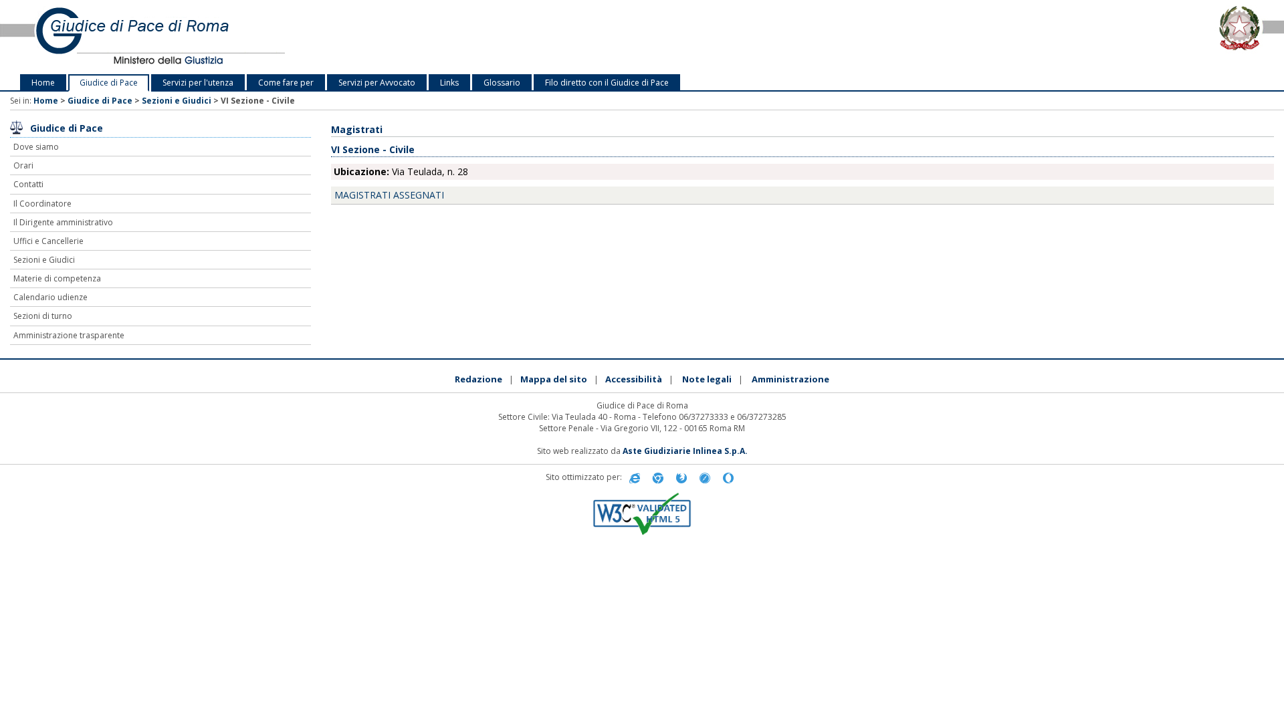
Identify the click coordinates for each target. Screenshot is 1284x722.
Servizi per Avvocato (376, 82)
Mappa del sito (553, 379)
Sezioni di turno (42, 316)
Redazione (478, 379)
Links (449, 82)
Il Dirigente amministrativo (63, 222)
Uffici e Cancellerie (48, 241)
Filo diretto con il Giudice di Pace (607, 82)
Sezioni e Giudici (176, 100)
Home (43, 82)
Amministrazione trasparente (68, 335)
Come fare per (286, 82)
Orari (23, 165)
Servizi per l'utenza (198, 82)
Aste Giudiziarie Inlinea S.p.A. (685, 451)
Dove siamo (36, 146)
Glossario (502, 82)
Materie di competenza (57, 278)
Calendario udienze (50, 297)
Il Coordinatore (42, 203)
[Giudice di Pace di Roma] (267, 37)
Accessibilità (633, 379)
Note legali (707, 379)
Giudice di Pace (109, 82)
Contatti (28, 184)
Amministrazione (790, 379)
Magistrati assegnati (389, 195)
